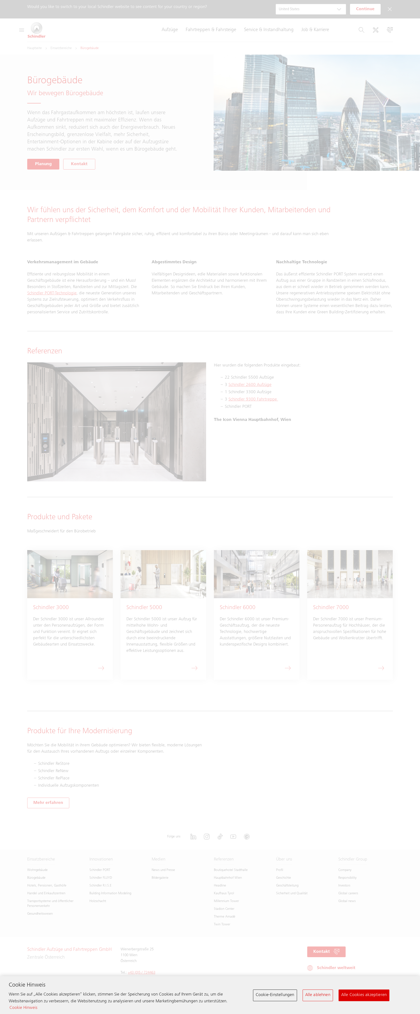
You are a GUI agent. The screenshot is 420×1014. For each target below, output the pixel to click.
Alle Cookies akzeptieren (364, 995)
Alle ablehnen (317, 995)
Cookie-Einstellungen (275, 995)
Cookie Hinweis (23, 1008)
